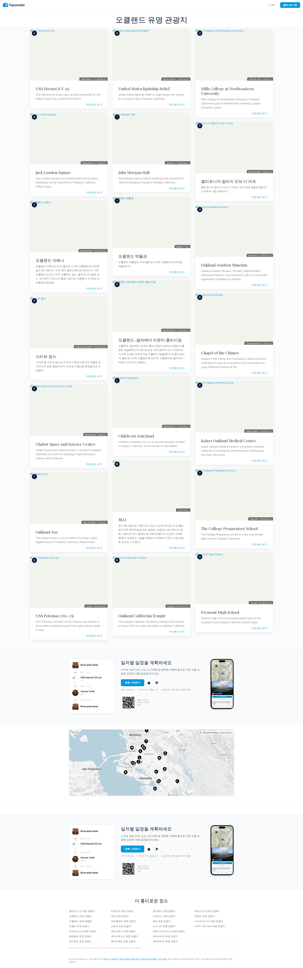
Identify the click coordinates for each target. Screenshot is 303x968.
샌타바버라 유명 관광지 (165, 936)
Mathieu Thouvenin (83, 347)
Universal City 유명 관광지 (209, 921)
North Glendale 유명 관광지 (210, 926)
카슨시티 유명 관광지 (164, 926)
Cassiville (254, 519)
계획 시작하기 (132, 682)
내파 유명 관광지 (120, 916)
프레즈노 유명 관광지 (164, 916)
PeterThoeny (86, 79)
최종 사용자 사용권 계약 (129, 959)
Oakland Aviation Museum (224, 265)
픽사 (122, 519)
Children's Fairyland (136, 436)
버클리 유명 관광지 (79, 926)
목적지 (106, 959)
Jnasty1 (89, 606)
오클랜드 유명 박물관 (80, 916)
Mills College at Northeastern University (227, 91)
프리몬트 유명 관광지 (80, 941)
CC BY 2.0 (101, 163)
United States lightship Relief (144, 88)
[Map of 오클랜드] (151, 763)
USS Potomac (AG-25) (55, 615)
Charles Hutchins (253, 343)
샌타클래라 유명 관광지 (123, 921)
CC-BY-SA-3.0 (100, 79)
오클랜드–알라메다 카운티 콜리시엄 (150, 340)
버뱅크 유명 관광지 (205, 916)
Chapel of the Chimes (220, 352)
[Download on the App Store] (149, 682)
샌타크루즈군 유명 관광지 (124, 936)
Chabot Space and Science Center (65, 444)
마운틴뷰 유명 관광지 (122, 911)
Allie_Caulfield (89, 522)
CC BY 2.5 (102, 434)
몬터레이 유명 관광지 (164, 911)
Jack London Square (53, 172)
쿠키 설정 (162, 959)
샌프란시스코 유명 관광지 (82, 931)
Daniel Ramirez (88, 163)
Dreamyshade (252, 431)
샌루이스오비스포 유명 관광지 (169, 931)
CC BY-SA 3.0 (100, 251)
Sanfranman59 (169, 79)
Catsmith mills (255, 79)
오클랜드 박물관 (132, 256)
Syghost (253, 603)
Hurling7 (171, 606)
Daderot (179, 246)
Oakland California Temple (142, 615)
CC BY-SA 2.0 (100, 347)
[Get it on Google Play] (157, 682)
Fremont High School (220, 612)
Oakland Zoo (47, 532)
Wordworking (169, 426)
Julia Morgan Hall (134, 172)
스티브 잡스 (46, 356)
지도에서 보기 (94, 104)
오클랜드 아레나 (50, 260)
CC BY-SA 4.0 (100, 606)
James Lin (170, 163)
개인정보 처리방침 (149, 959)
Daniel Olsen (90, 434)
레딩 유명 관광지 (162, 921)
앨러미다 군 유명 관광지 (82, 911)
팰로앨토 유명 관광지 (80, 936)
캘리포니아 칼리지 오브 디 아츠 (228, 181)
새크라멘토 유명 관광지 (123, 941)
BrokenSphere (86, 251)
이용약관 (114, 959)
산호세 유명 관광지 (121, 926)
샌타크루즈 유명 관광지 (123, 931)
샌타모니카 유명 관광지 (207, 911)
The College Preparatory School (229, 528)
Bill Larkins (253, 255)
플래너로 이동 (290, 5)
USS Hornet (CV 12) (52, 88)
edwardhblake (254, 171)
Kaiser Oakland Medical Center (228, 440)
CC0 (187, 246)
